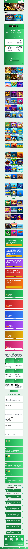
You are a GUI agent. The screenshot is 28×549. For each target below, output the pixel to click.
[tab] (6, 64)
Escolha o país (21, 0)
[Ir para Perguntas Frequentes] (27, 540)
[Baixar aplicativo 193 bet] (14, 7)
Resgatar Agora (14, 245)
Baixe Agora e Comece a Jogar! (14, 60)
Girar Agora (14, 256)
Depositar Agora (14, 286)
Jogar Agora (14, 276)
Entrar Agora (14, 266)
